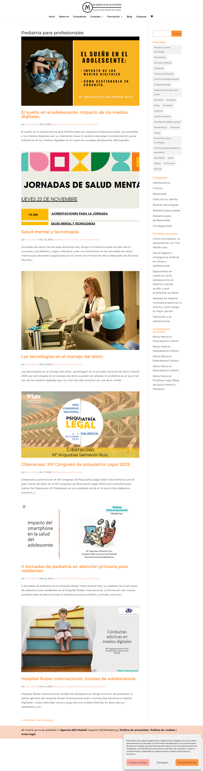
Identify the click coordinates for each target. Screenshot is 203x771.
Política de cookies (163, 730)
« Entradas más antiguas (37, 720)
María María (32, 124)
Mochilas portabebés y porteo (167, 122)
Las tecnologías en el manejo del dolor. (62, 356)
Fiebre (157, 105)
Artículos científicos (163, 63)
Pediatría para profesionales (83, 124)
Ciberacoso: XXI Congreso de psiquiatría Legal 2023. (76, 464)
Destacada (159, 193)
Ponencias (174, 127)
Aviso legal (28, 734)
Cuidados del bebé (162, 84)
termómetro (169, 163)
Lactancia (158, 111)
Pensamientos (160, 127)
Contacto (141, 17)
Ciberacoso (159, 68)
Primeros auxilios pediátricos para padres (167, 150)
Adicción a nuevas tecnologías (162, 49)
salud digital (159, 158)
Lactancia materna (162, 116)
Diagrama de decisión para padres (166, 92)
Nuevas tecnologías (64, 686)
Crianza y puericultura (163, 74)
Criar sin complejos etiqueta (166, 79)
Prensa (157, 133)
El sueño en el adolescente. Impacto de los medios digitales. (74, 114)
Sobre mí (64, 17)
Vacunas (158, 169)
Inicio (52, 17)
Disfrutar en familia (165, 199)
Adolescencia (60, 124)
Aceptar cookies (138, 762)
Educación (158, 100)
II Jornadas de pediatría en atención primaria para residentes (74, 568)
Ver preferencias (187, 762)
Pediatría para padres (166, 210)
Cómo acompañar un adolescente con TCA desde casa (166, 243)
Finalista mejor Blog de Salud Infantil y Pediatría (166, 384)
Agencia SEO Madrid (73, 730)
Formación (113, 17)
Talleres (157, 163)
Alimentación (160, 57)
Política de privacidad (134, 730)
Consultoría (79, 17)
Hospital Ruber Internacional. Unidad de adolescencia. (78, 678)
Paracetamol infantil (166, 341)
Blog (129, 17)
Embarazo (171, 100)
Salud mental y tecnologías (50, 231)
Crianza (157, 188)
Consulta (95, 17)
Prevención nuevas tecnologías (162, 140)
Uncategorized (162, 225)
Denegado (162, 762)
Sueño (170, 158)
